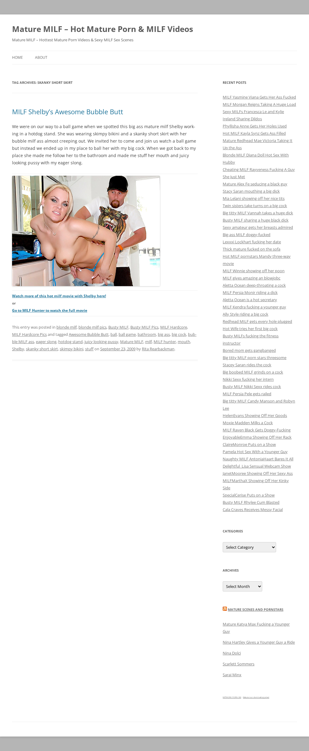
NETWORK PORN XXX (232, 697)
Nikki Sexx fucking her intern (248, 379)
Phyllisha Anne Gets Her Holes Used (255, 126)
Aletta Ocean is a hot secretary (250, 299)
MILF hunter (165, 341)
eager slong (46, 341)
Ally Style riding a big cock (245, 314)
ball (113, 334)
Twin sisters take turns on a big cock (255, 205)
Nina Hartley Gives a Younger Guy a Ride (259, 642)
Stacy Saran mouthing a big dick (251, 191)
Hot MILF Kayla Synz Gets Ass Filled (254, 133)
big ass (164, 334)
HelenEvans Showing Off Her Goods (255, 415)
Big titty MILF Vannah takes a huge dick (258, 213)
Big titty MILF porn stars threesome (254, 357)
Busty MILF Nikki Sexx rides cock (252, 386)
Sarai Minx (232, 674)
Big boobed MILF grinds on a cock (253, 372)
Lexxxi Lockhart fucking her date (252, 242)
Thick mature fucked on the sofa (251, 249)
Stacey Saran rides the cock (247, 365)
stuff (89, 349)
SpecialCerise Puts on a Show (249, 495)
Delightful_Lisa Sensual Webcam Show (257, 466)
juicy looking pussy (101, 341)
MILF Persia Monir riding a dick (250, 292)
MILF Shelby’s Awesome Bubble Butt (67, 111)
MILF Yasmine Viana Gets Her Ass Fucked (259, 97)
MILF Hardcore (173, 327)
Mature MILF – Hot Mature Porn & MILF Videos (102, 29)
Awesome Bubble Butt (89, 334)
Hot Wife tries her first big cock (250, 328)
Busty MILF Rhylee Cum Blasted (251, 502)
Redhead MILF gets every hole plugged (257, 321)
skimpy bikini (71, 349)
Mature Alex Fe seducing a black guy (255, 184)
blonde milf (66, 327)
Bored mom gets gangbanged (249, 350)
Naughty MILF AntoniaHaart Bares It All (258, 459)
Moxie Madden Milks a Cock (248, 422)
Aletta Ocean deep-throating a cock (254, 285)
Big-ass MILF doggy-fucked (246, 234)
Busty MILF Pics (144, 327)
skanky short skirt (42, 349)
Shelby (18, 349)
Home (17, 57)
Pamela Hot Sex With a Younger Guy (255, 451)
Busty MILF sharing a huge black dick (255, 220)
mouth (184, 341)
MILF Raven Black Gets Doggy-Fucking (257, 430)
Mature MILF (131, 341)
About (41, 57)
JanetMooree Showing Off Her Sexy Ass (258, 473)
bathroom (147, 334)
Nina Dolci (232, 653)
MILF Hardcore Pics (29, 334)
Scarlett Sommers (238, 664)
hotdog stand (70, 341)
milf (148, 341)
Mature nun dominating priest (256, 697)
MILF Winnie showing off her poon (254, 270)
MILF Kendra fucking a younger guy (254, 307)
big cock (179, 334)
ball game (127, 334)
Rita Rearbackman (158, 349)
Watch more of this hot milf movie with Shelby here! (59, 295)
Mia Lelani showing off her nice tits (254, 198)
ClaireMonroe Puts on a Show (249, 444)
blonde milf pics (92, 327)
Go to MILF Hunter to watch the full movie (49, 310)
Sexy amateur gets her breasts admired (258, 227)
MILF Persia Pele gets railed (247, 393)
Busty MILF (118, 327)
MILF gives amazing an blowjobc (251, 278)
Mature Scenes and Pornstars (255, 609)
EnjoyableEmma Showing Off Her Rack (257, 437)
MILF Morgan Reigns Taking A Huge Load (259, 104)
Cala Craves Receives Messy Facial (253, 509)
